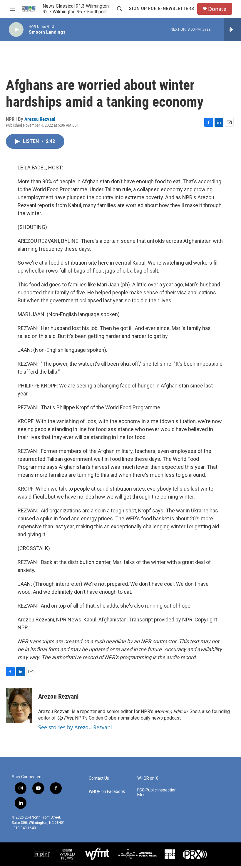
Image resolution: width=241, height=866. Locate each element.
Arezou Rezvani (39, 119)
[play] (16, 29)
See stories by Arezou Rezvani (75, 727)
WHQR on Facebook (107, 791)
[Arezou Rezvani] (19, 705)
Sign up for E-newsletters (161, 8)
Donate (217, 9)
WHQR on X (147, 778)
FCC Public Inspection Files (157, 792)
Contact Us (99, 778)
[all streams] (232, 29)
